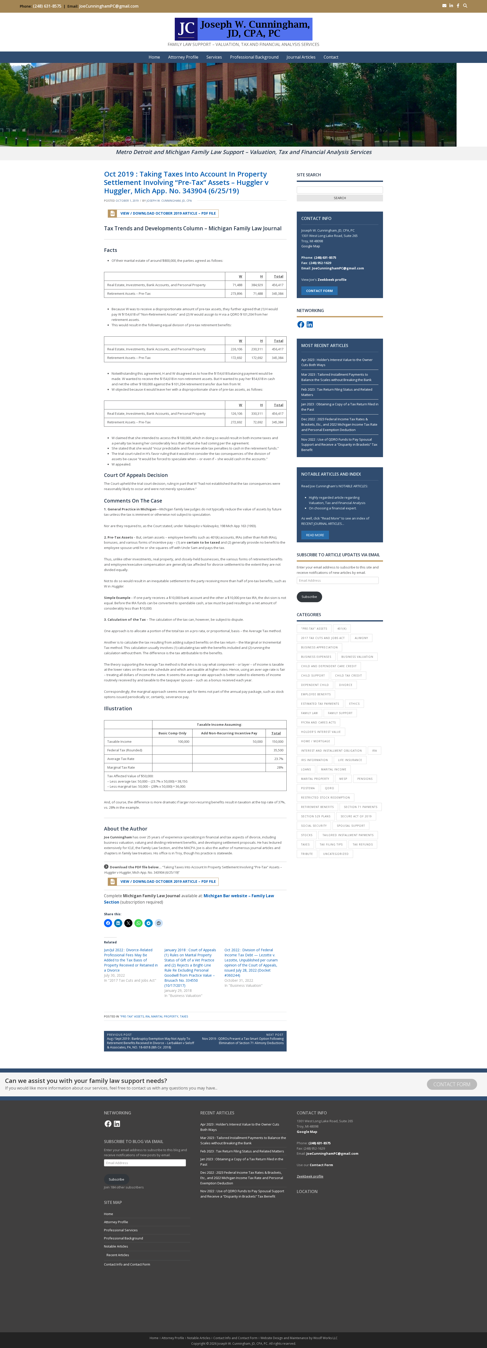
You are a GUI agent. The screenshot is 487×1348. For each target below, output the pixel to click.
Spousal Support (351, 825)
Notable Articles (116, 1246)
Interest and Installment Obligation (331, 750)
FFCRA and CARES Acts (318, 722)
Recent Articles (118, 1255)
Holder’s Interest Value (321, 732)
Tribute (307, 854)
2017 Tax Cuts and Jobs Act (323, 638)
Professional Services (121, 1230)
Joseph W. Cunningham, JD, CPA (169, 200)
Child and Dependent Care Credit (329, 666)
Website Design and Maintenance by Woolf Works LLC (299, 1338)
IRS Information (314, 760)
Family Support (340, 713)
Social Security (314, 825)
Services (214, 57)
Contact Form (452, 1084)
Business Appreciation (319, 647)
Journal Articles (301, 57)
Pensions (365, 779)
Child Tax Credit (348, 675)
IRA (147, 1016)
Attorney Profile (183, 57)
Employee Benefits (316, 694)
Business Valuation (357, 657)
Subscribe (309, 596)
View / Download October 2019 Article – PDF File (167, 213)
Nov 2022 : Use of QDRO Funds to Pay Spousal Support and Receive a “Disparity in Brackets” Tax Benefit (339, 444)
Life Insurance (350, 760)
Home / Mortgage (315, 741)
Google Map (310, 246)
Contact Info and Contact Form (127, 1264)
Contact (331, 57)
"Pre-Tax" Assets (132, 1016)
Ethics (354, 703)
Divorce (346, 685)
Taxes (184, 1016)
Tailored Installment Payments (348, 835)
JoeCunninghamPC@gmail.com (108, 6)
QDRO (329, 788)
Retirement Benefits (317, 807)
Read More (315, 535)
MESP (343, 779)
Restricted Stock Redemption (325, 797)
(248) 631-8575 (47, 6)
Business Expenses (316, 657)
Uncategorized (336, 854)
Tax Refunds (363, 844)
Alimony (361, 638)
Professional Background (254, 57)
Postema (308, 788)
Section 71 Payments (360, 807)
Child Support (313, 675)
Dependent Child (315, 685)
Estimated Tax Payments (320, 703)
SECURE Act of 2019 (356, 816)
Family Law (309, 713)
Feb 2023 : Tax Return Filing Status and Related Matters (242, 1151)
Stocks (306, 835)
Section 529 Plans (316, 816)
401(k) (341, 628)
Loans (306, 769)
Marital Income (333, 769)
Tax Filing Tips (331, 844)
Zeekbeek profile (332, 279)
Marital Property (164, 1016)
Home (154, 57)
